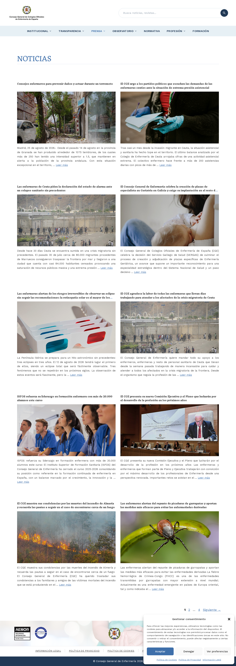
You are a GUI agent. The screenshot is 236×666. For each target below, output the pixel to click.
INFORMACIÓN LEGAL (48, 651)
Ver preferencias (217, 651)
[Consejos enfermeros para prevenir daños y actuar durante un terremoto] (66, 117)
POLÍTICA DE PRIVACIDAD (84, 651)
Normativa (152, 31)
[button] (229, 619)
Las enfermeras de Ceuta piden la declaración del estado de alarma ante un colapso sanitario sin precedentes (64, 188)
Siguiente (212, 610)
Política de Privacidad (190, 660)
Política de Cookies (167, 660)
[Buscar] (224, 13)
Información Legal (212, 660)
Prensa (96, 31)
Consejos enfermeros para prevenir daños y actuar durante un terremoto (65, 84)
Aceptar (160, 651)
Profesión (174, 31)
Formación (201, 31)
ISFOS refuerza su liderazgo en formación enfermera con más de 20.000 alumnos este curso (64, 398)
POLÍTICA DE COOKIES (120, 651)
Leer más (62, 165)
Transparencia (70, 31)
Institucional (37, 31)
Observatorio (123, 31)
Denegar (188, 651)
